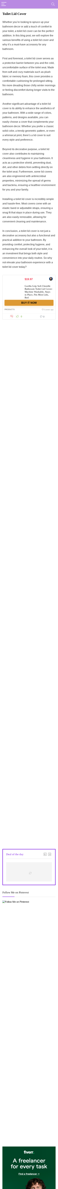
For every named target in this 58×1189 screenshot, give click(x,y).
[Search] (53, 4)
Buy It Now (29, 302)
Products (10, 309)
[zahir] (51, 279)
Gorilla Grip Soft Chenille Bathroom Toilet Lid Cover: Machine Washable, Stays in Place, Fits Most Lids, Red (38, 292)
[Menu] (4, 4)
